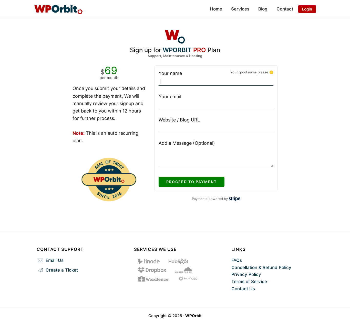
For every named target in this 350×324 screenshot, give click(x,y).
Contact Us (243, 288)
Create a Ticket (61, 270)
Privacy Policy (246, 274)
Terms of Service (249, 281)
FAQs (236, 260)
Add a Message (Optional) (187, 143)
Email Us (54, 260)
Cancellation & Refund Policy (261, 267)
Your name (170, 73)
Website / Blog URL (179, 119)
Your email (170, 96)
